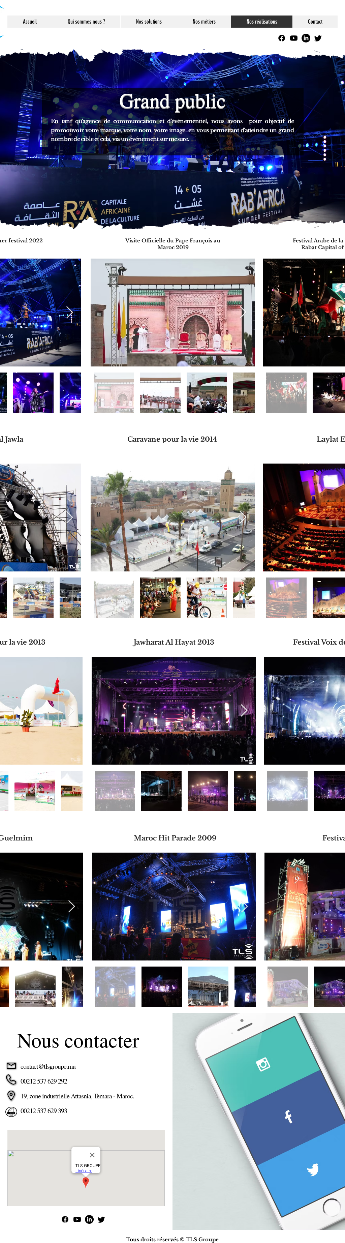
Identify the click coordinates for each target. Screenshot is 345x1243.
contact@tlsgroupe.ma (48, 1066)
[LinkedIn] (306, 38)
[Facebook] (281, 38)
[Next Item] (69, 312)
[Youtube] (293, 38)
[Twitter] (318, 38)
